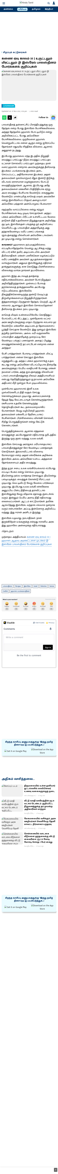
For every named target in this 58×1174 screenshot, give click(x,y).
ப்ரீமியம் (22, 9)
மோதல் (18, 586)
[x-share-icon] (10, 119)
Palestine (43, 586)
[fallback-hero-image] (12, 790)
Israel (35, 586)
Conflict (5, 591)
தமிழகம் (36, 9)
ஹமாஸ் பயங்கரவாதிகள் (20, 591)
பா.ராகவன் (8, 106)
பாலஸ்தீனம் (7, 586)
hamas (52, 586)
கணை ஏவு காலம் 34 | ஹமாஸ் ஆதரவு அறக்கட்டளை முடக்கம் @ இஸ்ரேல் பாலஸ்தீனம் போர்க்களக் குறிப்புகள (27, 540)
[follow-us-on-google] (53, 117)
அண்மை (8, 9)
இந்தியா (49, 9)
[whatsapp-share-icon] (4, 119)
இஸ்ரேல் (27, 586)
